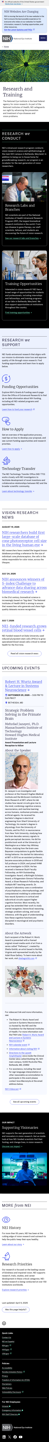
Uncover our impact (11, 1146)
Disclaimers (6, 1384)
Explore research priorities (14, 1290)
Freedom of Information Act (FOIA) (16, 1380)
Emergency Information (11, 1410)
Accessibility (7, 1368)
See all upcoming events (24, 1102)
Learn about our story (12, 1244)
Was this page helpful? (15, 1309)
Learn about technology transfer (17, 491)
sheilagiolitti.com (26, 958)
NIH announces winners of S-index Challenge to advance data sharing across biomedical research (24, 585)
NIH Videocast (12, 1089)
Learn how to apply (11, 449)
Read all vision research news (24, 653)
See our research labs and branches (22, 238)
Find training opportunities (17, 312)
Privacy (5, 1376)
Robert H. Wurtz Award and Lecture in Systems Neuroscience (26, 1038)
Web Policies (7, 1388)
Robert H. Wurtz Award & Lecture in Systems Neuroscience (23, 686)
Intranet (5, 1406)
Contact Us (6, 1337)
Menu (43, 38)
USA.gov (5, 1354)
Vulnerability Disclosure (11, 1392)
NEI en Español (8, 1341)
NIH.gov (5, 1345)
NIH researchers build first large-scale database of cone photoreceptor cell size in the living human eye (24, 539)
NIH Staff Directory (10, 1414)
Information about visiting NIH (23, 1049)
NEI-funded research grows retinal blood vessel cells (24, 628)
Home (6, 47)
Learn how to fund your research (17, 409)
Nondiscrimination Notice (12, 1372)
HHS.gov (5, 1349)
